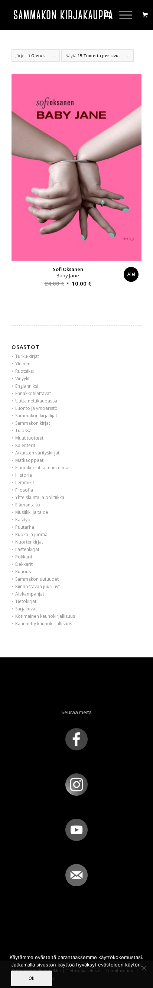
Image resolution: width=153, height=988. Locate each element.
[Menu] (122, 15)
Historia (23, 475)
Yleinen (22, 364)
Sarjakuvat (26, 609)
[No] (143, 968)
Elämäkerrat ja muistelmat (42, 467)
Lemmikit (24, 482)
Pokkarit (23, 557)
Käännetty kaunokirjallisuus (43, 623)
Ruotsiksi (24, 371)
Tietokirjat (25, 601)
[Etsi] (104, 15)
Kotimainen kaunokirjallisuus (45, 616)
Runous (23, 571)
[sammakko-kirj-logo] (63, 15)
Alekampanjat (29, 594)
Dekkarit (24, 564)
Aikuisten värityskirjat (37, 453)
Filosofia (24, 490)
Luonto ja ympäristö (36, 408)
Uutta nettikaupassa (36, 401)
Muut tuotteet (29, 438)
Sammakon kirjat (32, 423)
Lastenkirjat (27, 549)
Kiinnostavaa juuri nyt (37, 586)
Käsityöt (23, 519)
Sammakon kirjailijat (36, 416)
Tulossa (23, 430)
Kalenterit (25, 445)
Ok (32, 978)
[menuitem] (104, 15)
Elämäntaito (27, 505)
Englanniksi (26, 386)
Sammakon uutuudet (37, 579)
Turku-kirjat (27, 356)
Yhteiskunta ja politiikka (39, 497)
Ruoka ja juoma (31, 534)
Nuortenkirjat (29, 542)
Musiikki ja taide (31, 512)
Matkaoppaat (29, 460)
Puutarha (24, 527)
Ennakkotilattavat (33, 393)
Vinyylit (22, 378)
